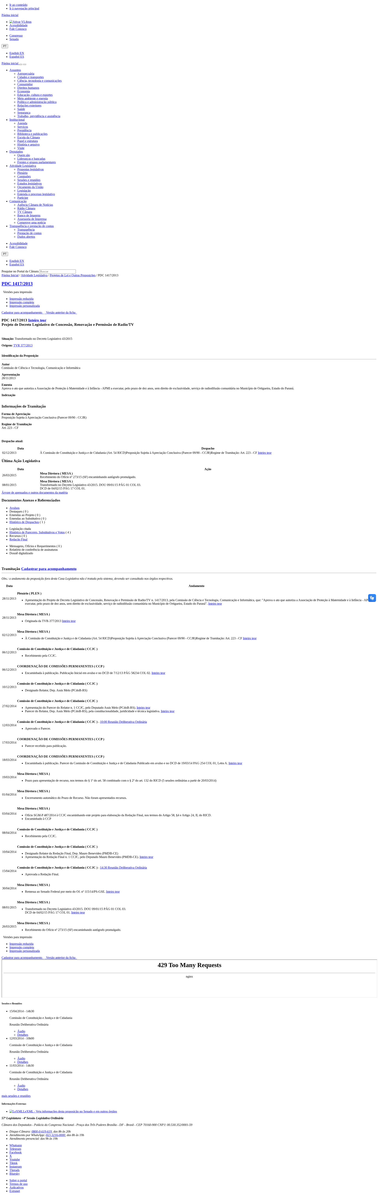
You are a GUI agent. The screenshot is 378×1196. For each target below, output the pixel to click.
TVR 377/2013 (22, 345)
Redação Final (18, 539)
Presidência (24, 130)
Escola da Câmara (28, 137)
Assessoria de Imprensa (31, 219)
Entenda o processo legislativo (36, 194)
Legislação (24, 190)
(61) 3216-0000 (55, 1135)
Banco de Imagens (28, 215)
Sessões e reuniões (28, 180)
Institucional (17, 119)
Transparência (26, 229)
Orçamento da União (30, 187)
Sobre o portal (18, 1180)
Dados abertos (26, 236)
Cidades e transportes (30, 77)
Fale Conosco (18, 29)
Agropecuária (25, 73)
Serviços (22, 126)
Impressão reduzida (21, 298)
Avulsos (14, 508)
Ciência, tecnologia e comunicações (39, 80)
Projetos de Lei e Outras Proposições (72, 275)
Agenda (22, 123)
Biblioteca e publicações (32, 134)
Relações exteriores (29, 105)
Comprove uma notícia (31, 222)
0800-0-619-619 (42, 1131)
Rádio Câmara (26, 208)
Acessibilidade (18, 25)
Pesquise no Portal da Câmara (20, 271)
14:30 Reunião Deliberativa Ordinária (123, 867)
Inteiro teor (37, 320)
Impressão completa (21, 302)
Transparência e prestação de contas (31, 226)
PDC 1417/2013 (17, 283)
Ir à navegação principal (24, 8)
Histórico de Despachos (24, 522)
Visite (20, 148)
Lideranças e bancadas (31, 158)
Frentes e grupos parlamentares (36, 162)
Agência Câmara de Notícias (35, 204)
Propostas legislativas (30, 169)
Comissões (24, 176)
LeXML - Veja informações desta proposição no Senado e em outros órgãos (70, 1111)
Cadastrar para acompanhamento (23, 312)
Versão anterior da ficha (60, 312)
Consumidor (25, 84)
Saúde (21, 109)
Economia (23, 91)
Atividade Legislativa (22, 165)
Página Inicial (10, 275)
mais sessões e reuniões (16, 1096)
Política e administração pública (37, 102)
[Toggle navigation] (20, 64)
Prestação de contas (29, 233)
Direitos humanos (28, 87)
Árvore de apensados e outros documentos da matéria (35, 492)
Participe (22, 197)
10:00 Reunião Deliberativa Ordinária (123, 721)
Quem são (23, 155)
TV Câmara (24, 212)
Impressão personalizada (24, 305)
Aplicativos (16, 1187)
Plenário (22, 173)
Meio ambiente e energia (32, 98)
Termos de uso (18, 1184)
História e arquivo (28, 144)
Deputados (16, 151)
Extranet (14, 1191)
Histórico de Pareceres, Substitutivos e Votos (37, 532)
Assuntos (15, 70)
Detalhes (22, 1034)
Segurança (23, 112)
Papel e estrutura (27, 141)
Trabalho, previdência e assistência (38, 116)
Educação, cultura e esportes (35, 95)
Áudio (21, 1031)
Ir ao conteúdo (18, 4)
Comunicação (18, 201)
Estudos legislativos (29, 183)
